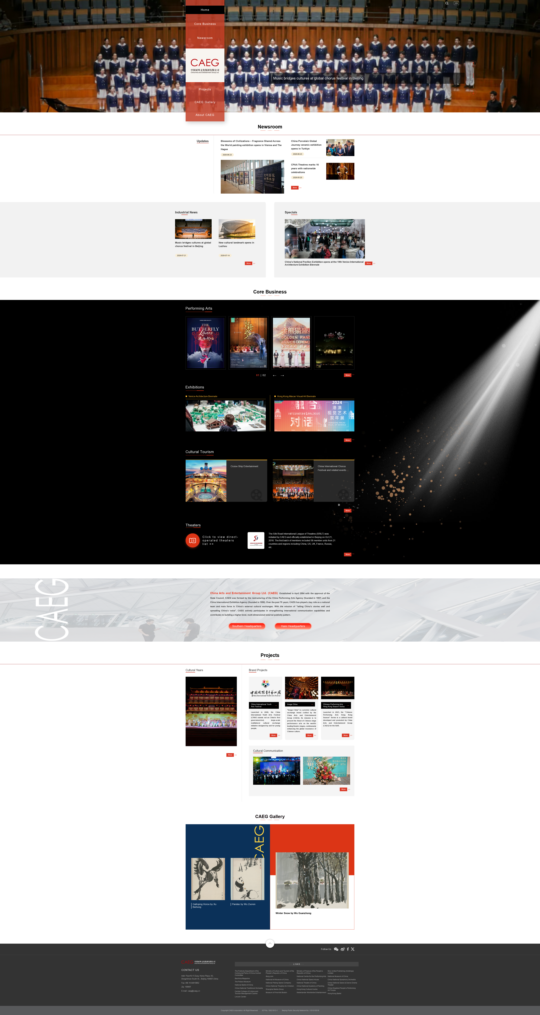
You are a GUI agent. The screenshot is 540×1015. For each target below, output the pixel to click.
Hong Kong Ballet (334, 993)
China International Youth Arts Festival (261, 705)
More (295, 187)
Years (194, 670)
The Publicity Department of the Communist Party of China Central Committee (248, 973)
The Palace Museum (243, 982)
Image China (292, 704)
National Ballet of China (244, 985)
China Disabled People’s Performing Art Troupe (342, 989)
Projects (205, 89)
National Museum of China (338, 976)
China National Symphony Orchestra (342, 979)
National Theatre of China (306, 983)
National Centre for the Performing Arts (311, 976)
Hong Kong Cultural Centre (307, 989)
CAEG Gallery (205, 102)
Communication (268, 750)
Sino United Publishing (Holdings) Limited (341, 972)
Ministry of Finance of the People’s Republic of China (310, 972)
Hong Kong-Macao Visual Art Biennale (296, 396)
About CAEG (205, 114)
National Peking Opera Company (278, 983)
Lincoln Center (240, 997)
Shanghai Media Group (275, 989)
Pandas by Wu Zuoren (243, 904)
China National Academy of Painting (310, 986)
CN (456, 3)
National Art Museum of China (277, 979)
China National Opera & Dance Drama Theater (342, 984)
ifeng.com (269, 976)
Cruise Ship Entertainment (244, 466)
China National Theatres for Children (280, 986)
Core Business (205, 23)
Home (205, 9)
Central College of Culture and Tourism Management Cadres (246, 992)
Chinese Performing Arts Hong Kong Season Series (334, 705)
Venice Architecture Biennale (202, 396)
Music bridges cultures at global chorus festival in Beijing (318, 78)
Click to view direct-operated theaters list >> (220, 540)
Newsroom (205, 37)
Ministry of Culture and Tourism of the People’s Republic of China (280, 972)
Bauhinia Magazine (242, 978)
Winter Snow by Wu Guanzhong (293, 913)
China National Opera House (308, 979)
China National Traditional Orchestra (249, 988)
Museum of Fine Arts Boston (276, 992)
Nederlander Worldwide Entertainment (311, 992)
